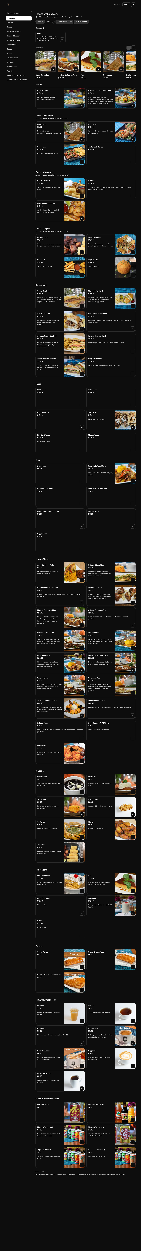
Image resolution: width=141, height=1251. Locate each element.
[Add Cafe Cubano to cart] (133, 1043)
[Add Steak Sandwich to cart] (82, 329)
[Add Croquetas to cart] (133, 139)
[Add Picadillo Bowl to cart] (133, 526)
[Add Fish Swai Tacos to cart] (82, 450)
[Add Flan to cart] (98, 69)
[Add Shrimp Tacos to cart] (133, 450)
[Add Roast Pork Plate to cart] (133, 603)
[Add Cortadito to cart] (82, 1043)
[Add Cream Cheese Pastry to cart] (133, 967)
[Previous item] (128, 48)
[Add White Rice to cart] (133, 792)
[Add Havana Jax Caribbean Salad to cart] (133, 106)
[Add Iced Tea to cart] (82, 1021)
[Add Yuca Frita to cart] (82, 860)
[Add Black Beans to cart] (82, 792)
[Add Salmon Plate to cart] (82, 738)
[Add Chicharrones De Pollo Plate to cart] (82, 603)
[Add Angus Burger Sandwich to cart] (82, 374)
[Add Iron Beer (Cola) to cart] (82, 1120)
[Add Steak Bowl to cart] (82, 481)
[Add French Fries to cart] (133, 814)
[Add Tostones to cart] (82, 837)
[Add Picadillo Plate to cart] (133, 648)
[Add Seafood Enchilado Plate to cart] (82, 716)
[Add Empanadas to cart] (121, 69)
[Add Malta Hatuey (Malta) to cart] (133, 1120)
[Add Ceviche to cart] (133, 196)
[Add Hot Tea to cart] (133, 1021)
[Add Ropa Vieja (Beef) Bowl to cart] (133, 481)
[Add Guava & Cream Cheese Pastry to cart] (82, 990)
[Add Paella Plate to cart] (82, 761)
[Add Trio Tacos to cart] (133, 427)
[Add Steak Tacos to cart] (82, 405)
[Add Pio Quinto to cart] (133, 913)
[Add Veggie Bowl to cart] (82, 549)
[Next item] (134, 48)
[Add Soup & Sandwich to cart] (133, 374)
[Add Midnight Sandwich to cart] (133, 306)
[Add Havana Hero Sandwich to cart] (133, 351)
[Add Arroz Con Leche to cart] (82, 913)
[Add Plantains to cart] (133, 837)
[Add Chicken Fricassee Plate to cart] (133, 625)
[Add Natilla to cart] (82, 936)
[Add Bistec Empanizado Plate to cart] (133, 670)
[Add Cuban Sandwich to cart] (53, 69)
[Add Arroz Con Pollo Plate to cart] (82, 580)
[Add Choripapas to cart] (82, 162)
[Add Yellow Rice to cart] (82, 814)
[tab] (40, 22)
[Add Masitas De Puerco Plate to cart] (76, 69)
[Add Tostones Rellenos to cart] (133, 162)
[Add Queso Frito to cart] (82, 275)
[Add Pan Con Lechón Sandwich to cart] (133, 329)
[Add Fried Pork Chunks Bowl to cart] (133, 504)
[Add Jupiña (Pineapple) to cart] (82, 1165)
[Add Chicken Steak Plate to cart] (133, 580)
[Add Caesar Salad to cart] (82, 106)
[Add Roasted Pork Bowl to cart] (82, 504)
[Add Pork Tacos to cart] (133, 405)
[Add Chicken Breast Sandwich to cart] (82, 351)
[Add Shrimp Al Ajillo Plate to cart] (133, 716)
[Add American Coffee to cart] (82, 1088)
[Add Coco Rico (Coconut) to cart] (133, 1165)
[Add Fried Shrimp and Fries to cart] (82, 218)
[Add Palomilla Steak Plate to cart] (82, 648)
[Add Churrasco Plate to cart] (133, 693)
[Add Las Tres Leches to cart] (82, 891)
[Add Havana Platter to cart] (82, 252)
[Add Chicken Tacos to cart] (82, 427)
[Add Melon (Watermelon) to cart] (82, 1142)
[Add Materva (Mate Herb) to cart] (133, 1142)
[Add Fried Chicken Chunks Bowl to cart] (82, 526)
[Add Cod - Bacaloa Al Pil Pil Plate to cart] (133, 738)
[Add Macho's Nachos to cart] (133, 252)
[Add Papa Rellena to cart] (133, 275)
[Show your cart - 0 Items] (133, 5)
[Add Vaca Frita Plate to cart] (82, 693)
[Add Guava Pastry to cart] (82, 967)
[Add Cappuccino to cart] (133, 1066)
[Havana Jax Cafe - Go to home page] (8, 5)
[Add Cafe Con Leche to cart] (82, 1066)
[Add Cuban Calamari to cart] (82, 196)
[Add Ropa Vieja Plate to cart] (82, 670)
